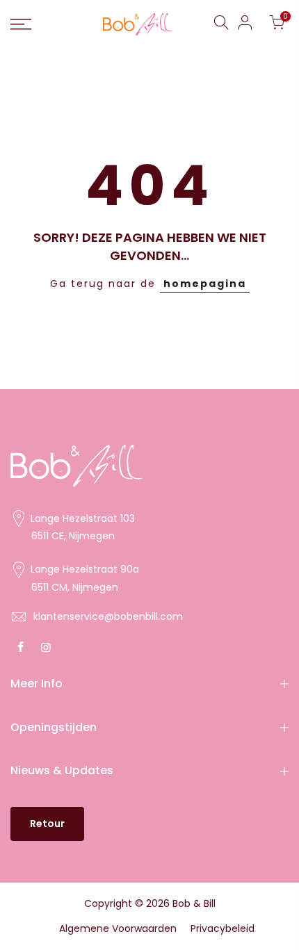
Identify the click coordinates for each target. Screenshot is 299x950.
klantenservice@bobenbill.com (108, 616)
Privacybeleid (222, 928)
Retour (47, 823)
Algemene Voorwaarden (118, 928)
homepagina (204, 283)
